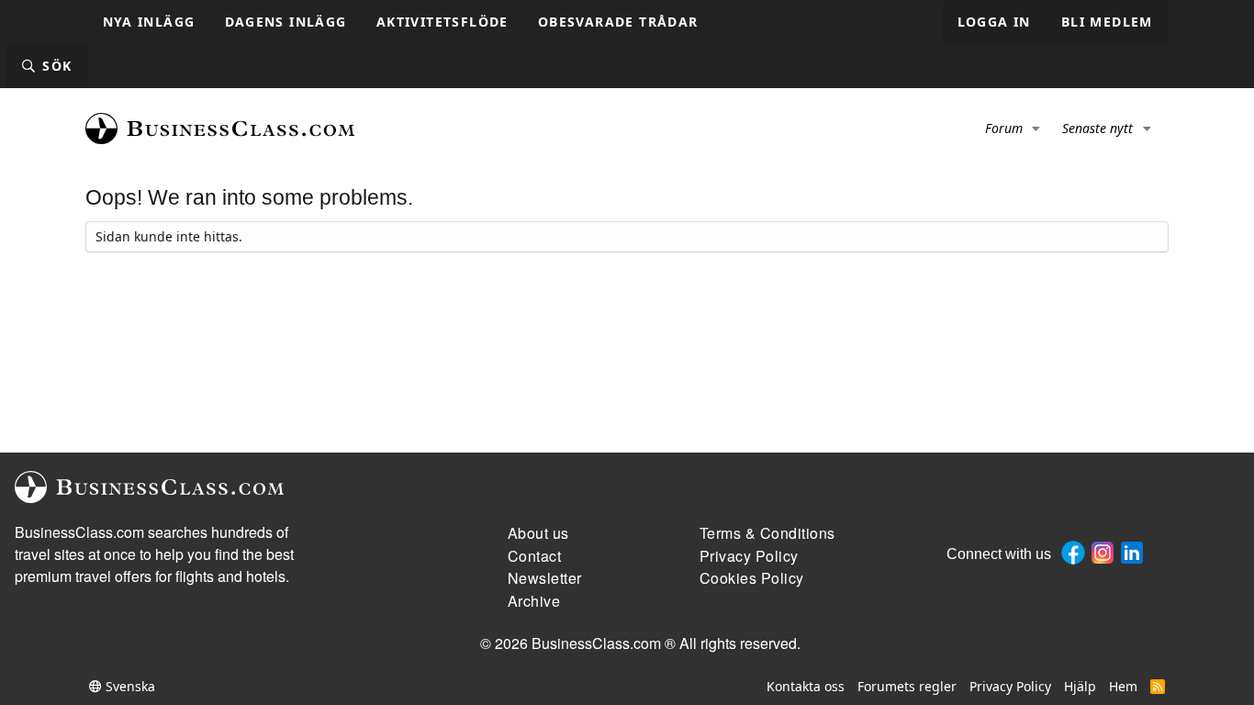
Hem (1123, 686)
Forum (1004, 128)
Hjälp (1080, 686)
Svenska (128, 686)
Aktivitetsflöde (442, 21)
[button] (1036, 128)
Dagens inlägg (286, 21)
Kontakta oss (806, 686)
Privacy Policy (1010, 686)
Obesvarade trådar (618, 21)
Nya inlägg (149, 21)
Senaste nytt (1097, 128)
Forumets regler (907, 686)
